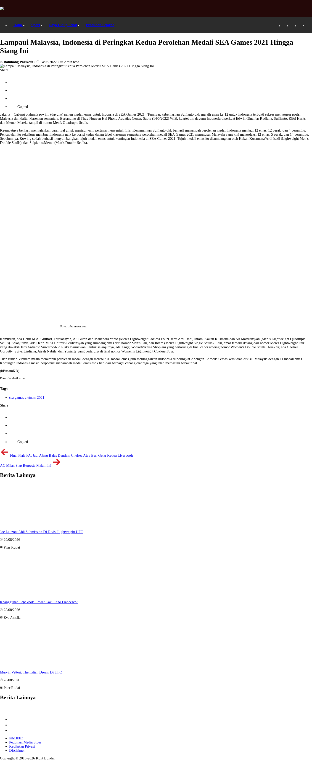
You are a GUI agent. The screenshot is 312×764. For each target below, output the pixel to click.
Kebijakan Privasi (22, 746)
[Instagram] (300, 26)
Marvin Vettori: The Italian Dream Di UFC (31, 672)
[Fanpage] (284, 26)
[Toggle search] (308, 25)
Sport (35, 25)
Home (18, 25)
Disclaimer (17, 750)
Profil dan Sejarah (100, 25)
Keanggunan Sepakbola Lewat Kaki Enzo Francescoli (39, 602)
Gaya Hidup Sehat (63, 25)
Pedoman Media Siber (25, 742)
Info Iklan (16, 738)
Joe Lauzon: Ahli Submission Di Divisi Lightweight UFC (41, 532)
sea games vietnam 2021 (26, 397)
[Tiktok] (292, 26)
